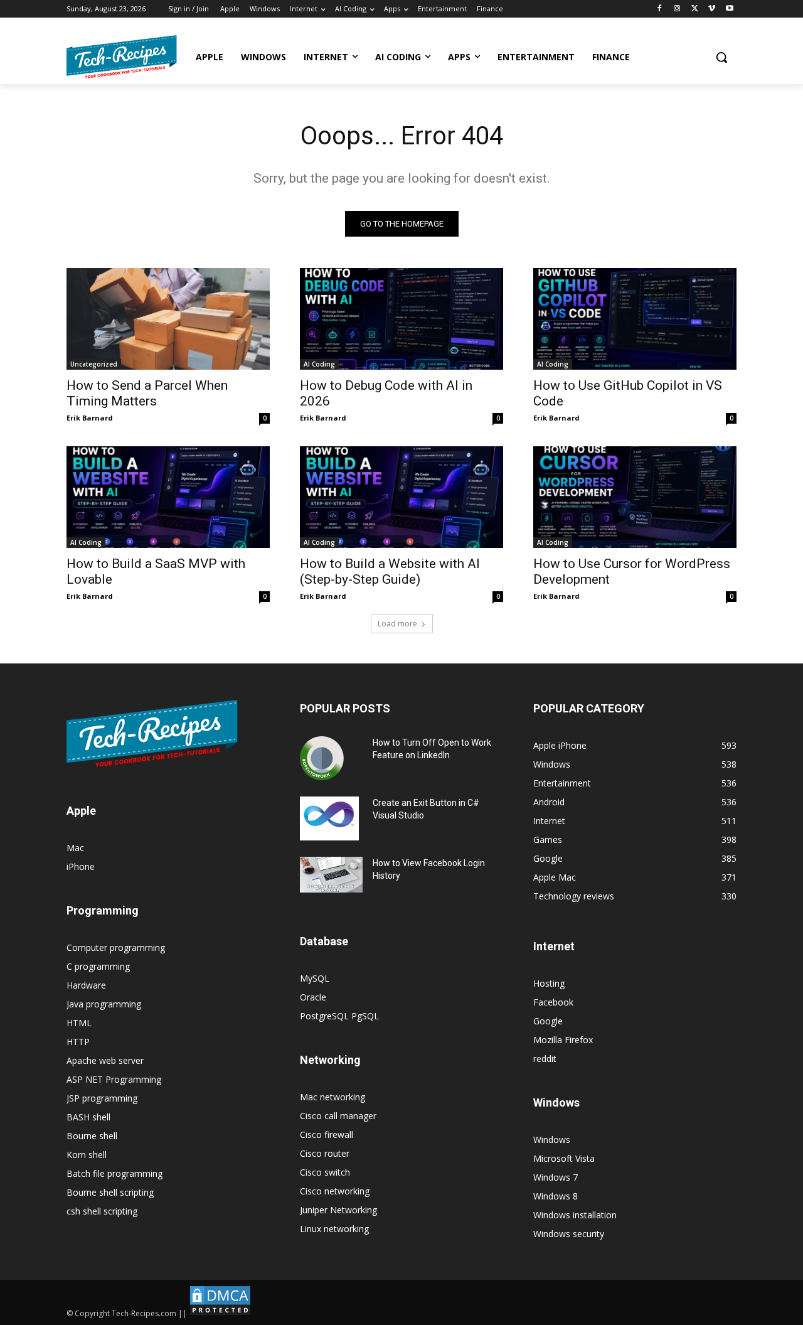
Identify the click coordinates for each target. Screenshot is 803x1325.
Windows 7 (555, 1177)
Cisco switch (325, 1172)
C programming (98, 966)
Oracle (313, 997)
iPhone (80, 866)
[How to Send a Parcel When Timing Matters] (168, 319)
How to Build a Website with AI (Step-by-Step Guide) (390, 571)
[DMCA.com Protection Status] (220, 1313)
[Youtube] (729, 9)
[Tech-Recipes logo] (121, 56)
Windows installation (575, 1215)
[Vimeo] (712, 9)
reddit (544, 1059)
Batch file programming (114, 1173)
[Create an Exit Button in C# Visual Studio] (329, 818)
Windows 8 (555, 1196)
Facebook (553, 1002)
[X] (695, 9)
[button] (721, 57)
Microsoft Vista (564, 1158)
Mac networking (332, 1097)
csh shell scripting (101, 1211)
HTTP (78, 1042)
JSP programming (101, 1098)
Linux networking (334, 1229)
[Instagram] (677, 9)
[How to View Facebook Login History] (331, 875)
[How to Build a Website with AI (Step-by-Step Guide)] (401, 497)
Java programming (103, 1004)
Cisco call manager (338, 1116)
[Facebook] (659, 9)
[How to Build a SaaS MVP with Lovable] (168, 497)
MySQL (314, 978)
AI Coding (319, 364)
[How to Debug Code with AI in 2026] (401, 319)
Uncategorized (93, 364)
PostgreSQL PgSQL (339, 1016)
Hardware (86, 985)
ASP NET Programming (113, 1079)
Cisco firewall (326, 1134)
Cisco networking (335, 1191)
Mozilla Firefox (563, 1040)
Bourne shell (91, 1136)
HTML (79, 1023)
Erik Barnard (89, 417)
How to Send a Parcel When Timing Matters (147, 393)
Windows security (568, 1234)
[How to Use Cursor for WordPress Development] (635, 497)
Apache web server (105, 1060)
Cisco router (324, 1153)
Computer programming (115, 947)
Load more (397, 623)
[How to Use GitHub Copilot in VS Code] (635, 319)
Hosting (549, 983)
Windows (551, 1139)
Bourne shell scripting (110, 1192)
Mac (75, 848)
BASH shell (88, 1117)
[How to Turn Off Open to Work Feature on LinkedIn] (322, 758)
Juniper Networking (338, 1210)
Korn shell (86, 1155)
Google (548, 1021)
